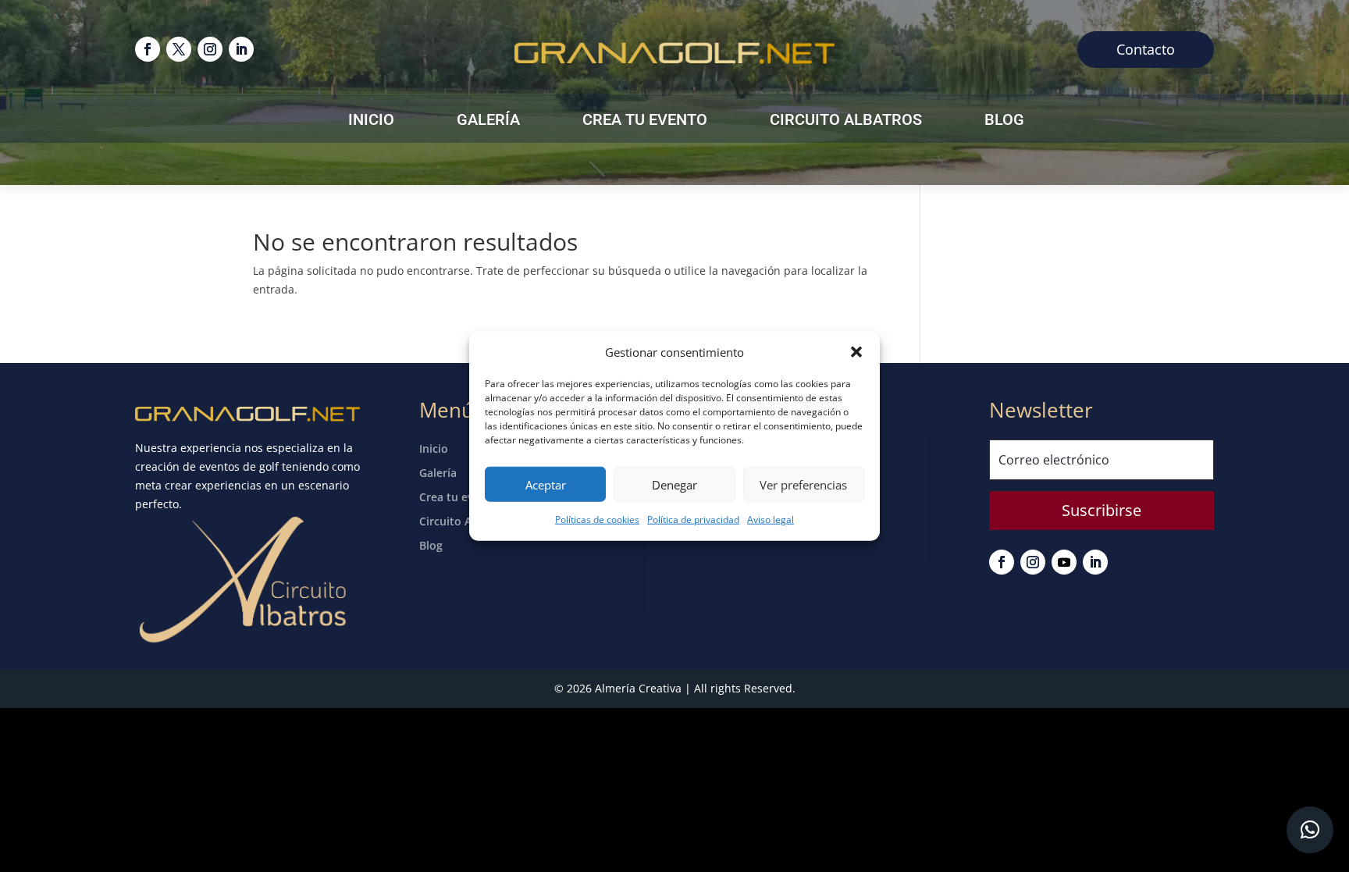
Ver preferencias (803, 485)
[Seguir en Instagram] (210, 49)
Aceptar (545, 485)
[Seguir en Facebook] (147, 49)
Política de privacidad (693, 519)
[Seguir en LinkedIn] (241, 49)
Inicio (371, 121)
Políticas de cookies (597, 519)
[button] (856, 352)
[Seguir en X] (178, 49)
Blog (1004, 121)
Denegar (674, 485)
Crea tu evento (644, 121)
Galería (488, 121)
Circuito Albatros (846, 121)
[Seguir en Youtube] (1064, 562)
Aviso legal (770, 519)
